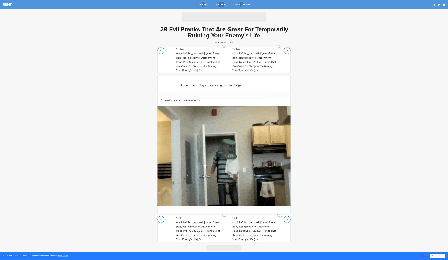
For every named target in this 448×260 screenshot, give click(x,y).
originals (203, 4)
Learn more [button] (63, 256)
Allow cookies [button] (437, 256)
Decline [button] (425, 256)
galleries (221, 4)
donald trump (242, 4)
